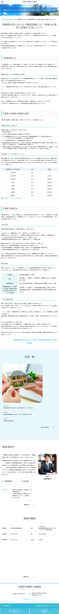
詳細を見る (26, 504)
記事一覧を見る (45, 427)
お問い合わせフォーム (29, 599)
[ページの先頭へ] (56, 605)
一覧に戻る (29, 343)
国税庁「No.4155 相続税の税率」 (14, 198)
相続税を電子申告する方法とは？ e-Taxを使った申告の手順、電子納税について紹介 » (36, 340)
